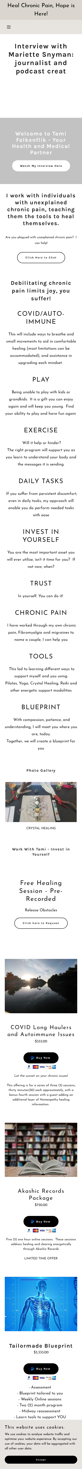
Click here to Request (41, 923)
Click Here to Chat (41, 257)
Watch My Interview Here (41, 166)
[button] (10, 27)
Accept (41, 1459)
